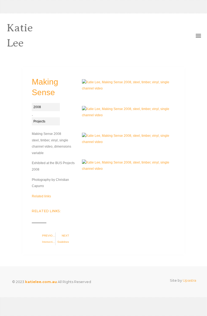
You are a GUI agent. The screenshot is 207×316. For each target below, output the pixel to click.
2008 (37, 107)
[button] (198, 35)
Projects (39, 121)
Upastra (189, 280)
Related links (41, 196)
